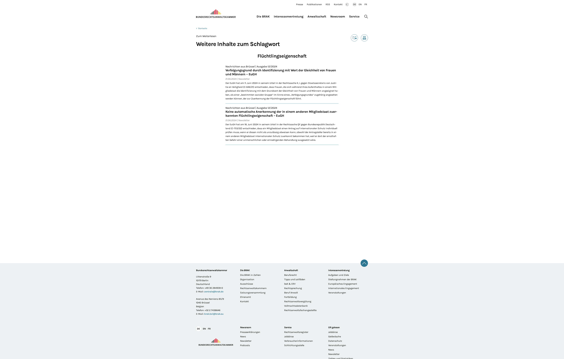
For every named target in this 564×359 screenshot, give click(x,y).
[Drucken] (364, 37)
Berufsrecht (290, 275)
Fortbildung (290, 297)
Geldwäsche (334, 336)
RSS (328, 4)
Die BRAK (245, 270)
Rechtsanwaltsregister (296, 332)
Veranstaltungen (337, 292)
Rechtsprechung (293, 288)
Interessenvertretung (338, 270)
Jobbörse (289, 336)
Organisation (247, 279)
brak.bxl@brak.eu (214, 313)
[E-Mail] (354, 37)
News (243, 336)
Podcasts (245, 345)
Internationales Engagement (343, 288)
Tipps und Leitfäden (294, 279)
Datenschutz (335, 340)
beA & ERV (290, 283)
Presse (299, 4)
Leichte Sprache (347, 4)
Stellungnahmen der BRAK (342, 279)
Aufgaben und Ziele (338, 275)
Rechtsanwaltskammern (253, 288)
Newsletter (245, 340)
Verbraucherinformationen (298, 340)
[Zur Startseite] (216, 14)
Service (288, 327)
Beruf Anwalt (291, 292)
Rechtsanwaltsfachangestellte (300, 310)
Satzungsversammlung (252, 292)
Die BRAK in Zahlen (250, 275)
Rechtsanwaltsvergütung (297, 301)
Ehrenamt (245, 297)
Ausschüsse (246, 283)
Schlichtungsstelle (294, 345)
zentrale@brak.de (213, 291)
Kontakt (338, 4)
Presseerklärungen (250, 332)
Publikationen (314, 4)
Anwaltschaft (291, 270)
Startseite (202, 28)
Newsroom (245, 327)
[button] (264, 15)
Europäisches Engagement (342, 283)
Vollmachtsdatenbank (296, 305)
